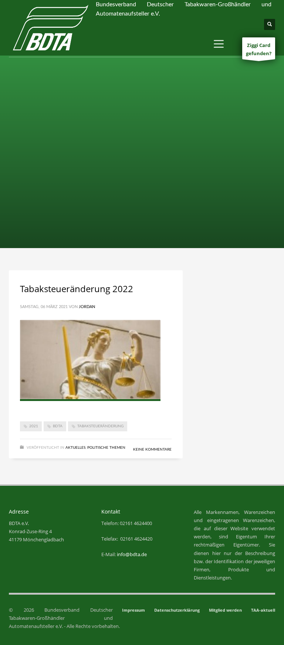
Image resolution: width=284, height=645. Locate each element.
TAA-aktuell (263, 610)
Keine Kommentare (152, 449)
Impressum (133, 610)
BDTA (57, 426)
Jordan (87, 307)
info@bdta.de (132, 554)
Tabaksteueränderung (100, 426)
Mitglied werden (225, 610)
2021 (33, 426)
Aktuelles (75, 448)
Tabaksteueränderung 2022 (76, 289)
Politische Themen (106, 448)
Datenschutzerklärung (177, 610)
